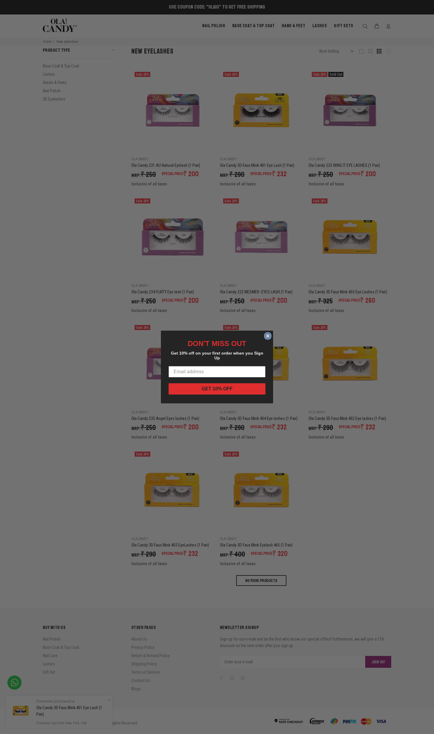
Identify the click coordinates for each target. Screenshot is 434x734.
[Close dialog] (268, 336)
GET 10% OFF (217, 388)
